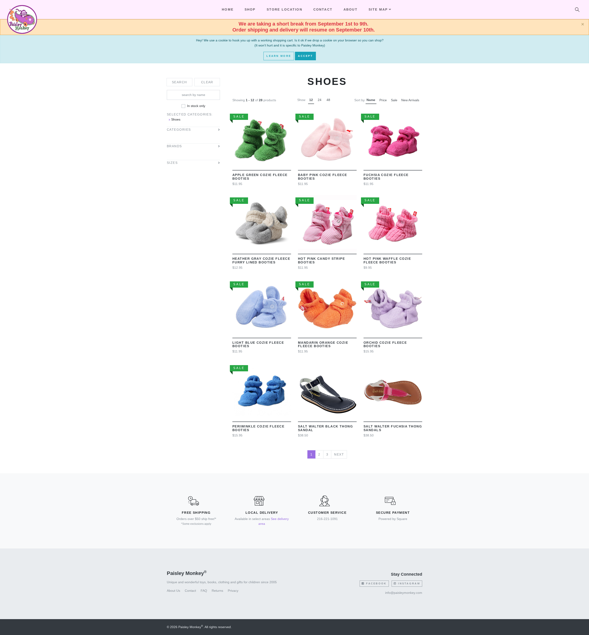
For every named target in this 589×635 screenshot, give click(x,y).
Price (383, 100)
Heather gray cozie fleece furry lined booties (261, 260)
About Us (173, 590)
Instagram (408, 583)
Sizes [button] (172, 163)
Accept (305, 56)
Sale (394, 100)
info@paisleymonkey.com (403, 593)
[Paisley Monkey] (22, 9)
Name (371, 100)
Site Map (378, 9)
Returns (217, 590)
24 (319, 100)
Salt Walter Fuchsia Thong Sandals (393, 428)
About (351, 9)
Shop (250, 9)
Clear (207, 82)
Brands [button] (174, 146)
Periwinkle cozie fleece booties (258, 428)
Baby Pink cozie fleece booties (322, 176)
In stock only (196, 106)
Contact (322, 9)
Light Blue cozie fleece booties (258, 344)
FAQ (204, 590)
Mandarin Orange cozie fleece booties (323, 344)
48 (328, 100)
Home (228, 9)
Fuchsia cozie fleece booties (386, 176)
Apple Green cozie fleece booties (260, 176)
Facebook (376, 583)
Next (339, 454)
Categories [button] (179, 129)
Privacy (233, 590)
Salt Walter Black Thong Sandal (325, 428)
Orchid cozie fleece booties (385, 344)
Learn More (278, 56)
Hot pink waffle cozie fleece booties (387, 260)
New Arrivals (410, 100)
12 (311, 100)
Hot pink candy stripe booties (321, 260)
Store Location (284, 9)
